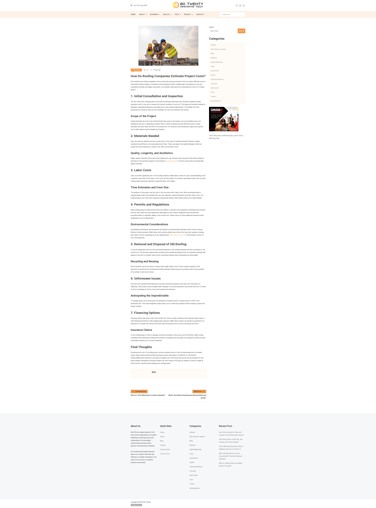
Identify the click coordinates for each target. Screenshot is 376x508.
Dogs (212, 66)
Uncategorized (216, 101)
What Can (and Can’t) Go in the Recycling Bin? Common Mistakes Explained (230, 456)
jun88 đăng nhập (227, 135)
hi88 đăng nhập (214, 138)
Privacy (187, 14)
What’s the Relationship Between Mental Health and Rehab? (187, 396)
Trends (213, 96)
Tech (177, 14)
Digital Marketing (216, 62)
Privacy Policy (165, 449)
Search (211, 27)
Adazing (139, 505)
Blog (212, 53)
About (142, 14)
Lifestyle (214, 84)
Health (166, 14)
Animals (213, 45)
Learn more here (171, 161)
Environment (215, 71)
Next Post (197, 391)
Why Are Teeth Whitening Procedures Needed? (148, 395)
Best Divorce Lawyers (218, 49)
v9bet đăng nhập (215, 135)
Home (133, 14)
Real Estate (136, 70)
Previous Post (140, 391)
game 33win (238, 135)
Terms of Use (165, 454)
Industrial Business (217, 79)
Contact (200, 14)
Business (154, 14)
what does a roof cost (177, 235)
